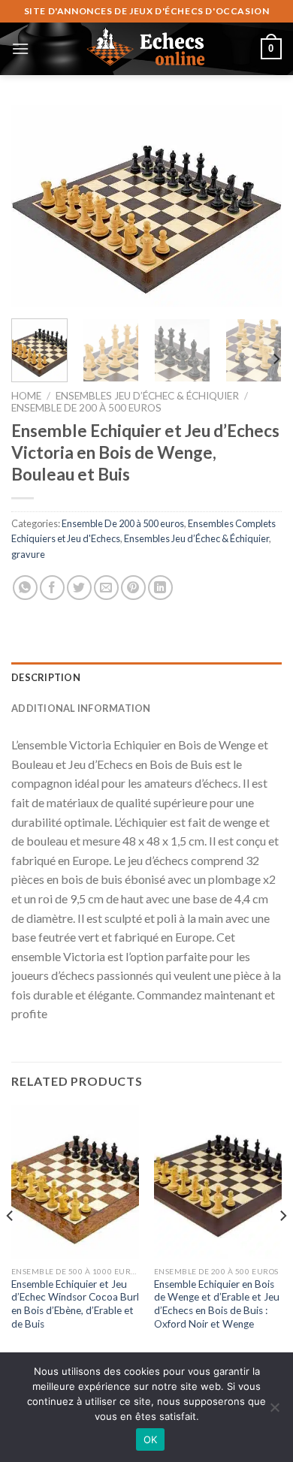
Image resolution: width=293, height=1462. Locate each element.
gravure (28, 554)
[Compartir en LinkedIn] (160, 587)
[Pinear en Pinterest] (133, 587)
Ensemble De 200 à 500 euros (86, 408)
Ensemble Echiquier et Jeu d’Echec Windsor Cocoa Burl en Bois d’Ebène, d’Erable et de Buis (75, 1304)
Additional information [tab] (81, 708)
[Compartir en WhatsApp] (25, 587)
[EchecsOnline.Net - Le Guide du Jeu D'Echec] (146, 49)
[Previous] (35, 206)
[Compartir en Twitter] (79, 587)
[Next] (257, 206)
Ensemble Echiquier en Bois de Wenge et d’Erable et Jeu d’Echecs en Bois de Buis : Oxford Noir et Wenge (216, 1304)
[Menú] (20, 48)
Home (26, 396)
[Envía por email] (106, 587)
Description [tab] (45, 677)
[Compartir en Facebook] (52, 587)
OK (150, 1439)
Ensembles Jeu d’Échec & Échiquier (147, 396)
